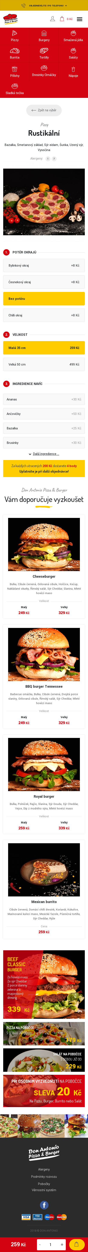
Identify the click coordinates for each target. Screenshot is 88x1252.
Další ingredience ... (46, 454)
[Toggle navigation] (79, 19)
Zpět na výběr (47, 110)
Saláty (73, 57)
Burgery (44, 40)
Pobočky (44, 1184)
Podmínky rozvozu (44, 1177)
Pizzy (15, 40)
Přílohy (14, 76)
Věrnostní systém (44, 1190)
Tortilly (44, 57)
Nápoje (73, 76)
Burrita (14, 57)
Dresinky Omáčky (44, 75)
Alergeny (44, 1169)
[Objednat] (77, 1244)
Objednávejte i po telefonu (46, 5)
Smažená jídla (73, 40)
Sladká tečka (15, 93)
